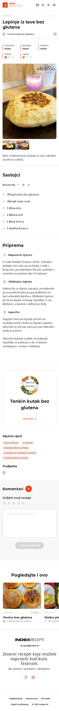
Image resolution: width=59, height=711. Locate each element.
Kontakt (45, 698)
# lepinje (28, 443)
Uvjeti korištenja (19, 704)
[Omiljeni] (53, 15)
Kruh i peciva (11, 443)
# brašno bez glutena (16, 448)
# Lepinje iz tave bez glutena (20, 453)
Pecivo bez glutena (17, 617)
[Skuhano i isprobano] (48, 15)
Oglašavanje (15, 698)
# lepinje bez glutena (16, 458)
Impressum (32, 698)
